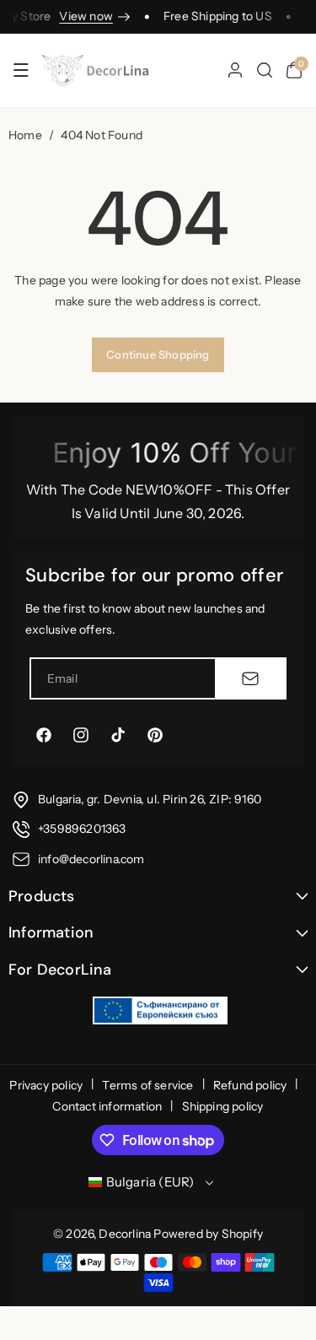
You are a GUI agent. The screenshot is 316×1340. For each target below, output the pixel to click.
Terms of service (147, 1085)
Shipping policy (223, 1106)
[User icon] (235, 70)
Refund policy (250, 1085)
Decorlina (125, 1233)
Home (25, 135)
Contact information (107, 1106)
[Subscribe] (250, 678)
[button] (21, 70)
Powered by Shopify (208, 1233)
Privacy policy (46, 1085)
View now (81, 16)
